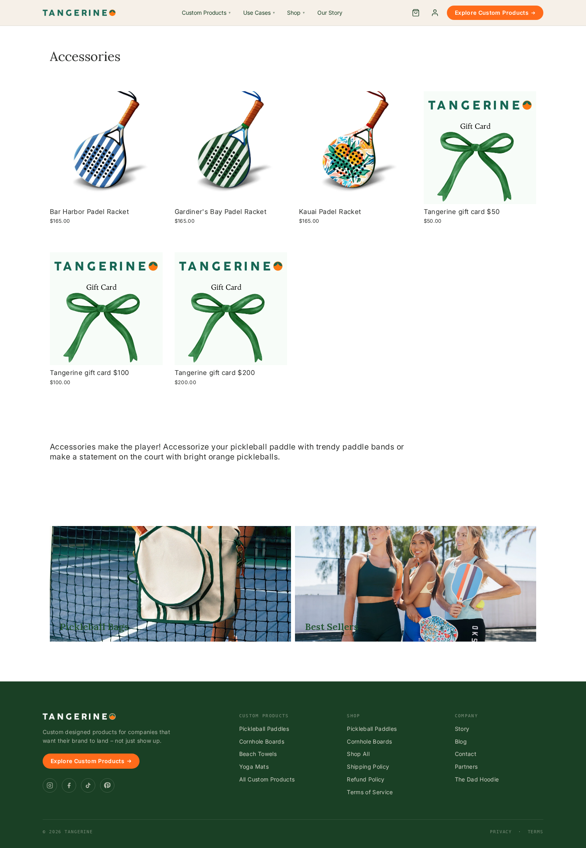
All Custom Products (267, 779)
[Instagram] (50, 785)
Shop (296, 12)
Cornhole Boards (261, 741)
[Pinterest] (107, 785)
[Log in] (435, 13)
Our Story (329, 12)
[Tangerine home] (79, 13)
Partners (466, 766)
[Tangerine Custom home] (79, 716)
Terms (535, 831)
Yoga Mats (254, 766)
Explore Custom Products (492, 12)
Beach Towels (258, 753)
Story (462, 728)
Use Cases (259, 12)
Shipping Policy (368, 766)
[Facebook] (69, 785)
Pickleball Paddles (264, 728)
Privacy (501, 831)
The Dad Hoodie (477, 779)
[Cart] (416, 13)
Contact (465, 753)
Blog (461, 741)
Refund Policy (366, 779)
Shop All (358, 753)
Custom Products (206, 12)
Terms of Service (370, 792)
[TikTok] (88, 785)
